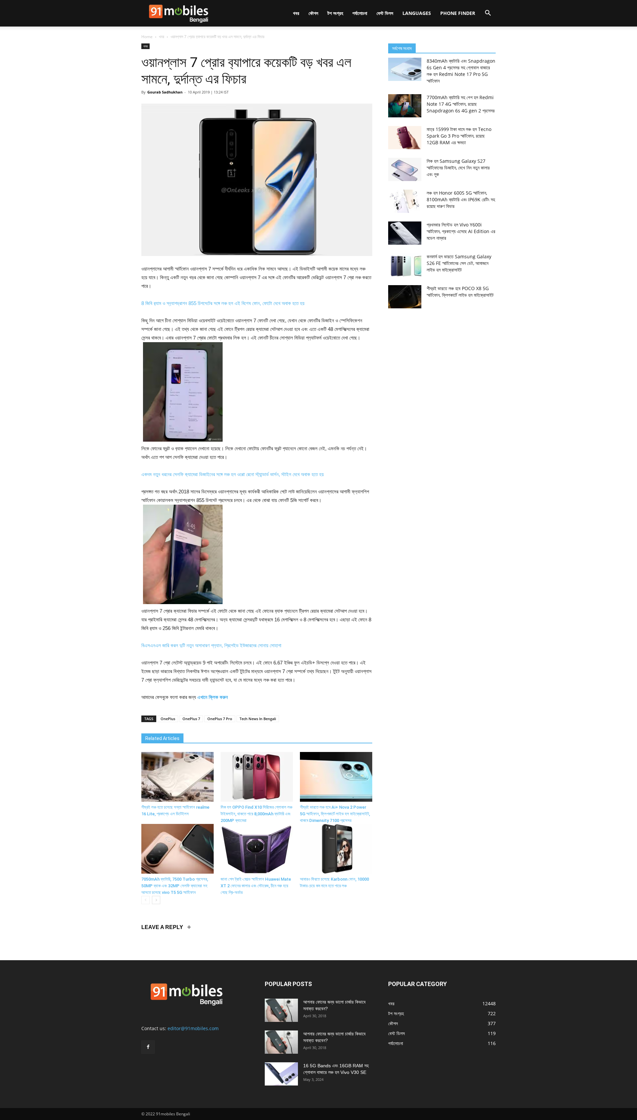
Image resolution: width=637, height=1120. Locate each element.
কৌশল (313, 13)
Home (147, 36)
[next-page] (156, 900)
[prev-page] (145, 900)
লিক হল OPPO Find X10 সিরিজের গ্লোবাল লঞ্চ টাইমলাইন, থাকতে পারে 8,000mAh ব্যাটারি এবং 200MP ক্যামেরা (256, 814)
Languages (416, 13)
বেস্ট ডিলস (385, 13)
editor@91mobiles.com (193, 1028)
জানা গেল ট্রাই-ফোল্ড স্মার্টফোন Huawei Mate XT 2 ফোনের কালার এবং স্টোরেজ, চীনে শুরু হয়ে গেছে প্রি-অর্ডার (256, 886)
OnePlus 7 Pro (219, 718)
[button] (488, 14)
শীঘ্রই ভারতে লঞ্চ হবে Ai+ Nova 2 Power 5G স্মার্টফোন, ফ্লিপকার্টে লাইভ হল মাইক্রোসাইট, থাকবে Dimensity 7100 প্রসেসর (335, 814)
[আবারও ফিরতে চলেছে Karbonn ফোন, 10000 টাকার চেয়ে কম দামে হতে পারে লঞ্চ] (336, 849)
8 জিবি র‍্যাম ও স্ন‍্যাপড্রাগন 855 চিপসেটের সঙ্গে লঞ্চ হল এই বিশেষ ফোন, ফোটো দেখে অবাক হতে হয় (223, 303)
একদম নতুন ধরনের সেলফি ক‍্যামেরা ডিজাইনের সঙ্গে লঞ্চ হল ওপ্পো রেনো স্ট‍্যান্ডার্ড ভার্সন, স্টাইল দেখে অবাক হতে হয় (232, 474)
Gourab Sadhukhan (164, 92)
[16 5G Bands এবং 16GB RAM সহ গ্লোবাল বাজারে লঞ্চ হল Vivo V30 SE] (281, 1074)
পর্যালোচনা (359, 13)
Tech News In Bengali (258, 718)
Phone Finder (457, 13)
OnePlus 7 (191, 718)
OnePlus (168, 718)
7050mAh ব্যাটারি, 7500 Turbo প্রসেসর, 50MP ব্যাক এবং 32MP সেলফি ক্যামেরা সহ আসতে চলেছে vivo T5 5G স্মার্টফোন (174, 886)
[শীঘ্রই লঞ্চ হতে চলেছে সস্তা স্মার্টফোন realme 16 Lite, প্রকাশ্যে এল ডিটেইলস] (177, 777)
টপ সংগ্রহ (335, 13)
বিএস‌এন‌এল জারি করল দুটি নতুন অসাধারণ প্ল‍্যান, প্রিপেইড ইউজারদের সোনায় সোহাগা (211, 645)
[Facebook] (148, 1047)
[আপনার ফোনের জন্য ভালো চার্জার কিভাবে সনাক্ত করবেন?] (281, 1010)
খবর (296, 13)
